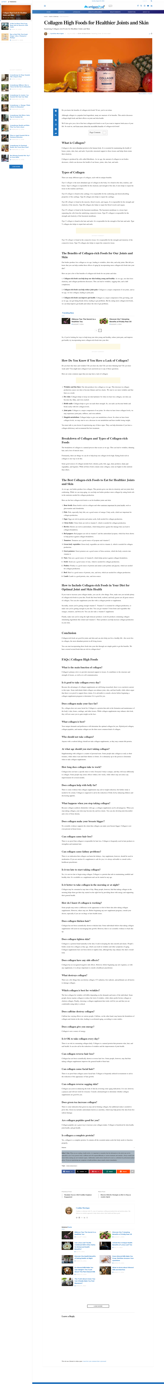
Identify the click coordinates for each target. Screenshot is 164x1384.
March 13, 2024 (81, 1274)
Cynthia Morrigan (57, 33)
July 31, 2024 (80, 1251)
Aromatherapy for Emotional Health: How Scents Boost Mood (19, 146)
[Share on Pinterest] (55, 120)
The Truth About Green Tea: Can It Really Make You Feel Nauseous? (85, 1281)
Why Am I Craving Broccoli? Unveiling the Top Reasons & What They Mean (122, 1292)
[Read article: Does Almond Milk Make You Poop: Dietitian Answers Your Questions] (105, 1259)
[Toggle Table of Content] (103, 132)
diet (63, 268)
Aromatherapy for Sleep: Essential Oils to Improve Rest (20, 76)
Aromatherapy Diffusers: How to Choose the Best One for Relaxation (20, 86)
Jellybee (145, 93)
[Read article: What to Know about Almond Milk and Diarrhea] (105, 1270)
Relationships (115, 12)
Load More (16, 166)
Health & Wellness (95, 12)
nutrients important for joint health (113, 505)
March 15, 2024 (118, 1263)
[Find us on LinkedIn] (151, 6)
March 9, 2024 (81, 1285)
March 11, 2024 (118, 1272)
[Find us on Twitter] (141, 6)
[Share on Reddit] (55, 129)
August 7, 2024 (78, 324)
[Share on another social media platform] (55, 133)
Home (49, 12)
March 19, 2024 (81, 1261)
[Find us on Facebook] (137, 6)
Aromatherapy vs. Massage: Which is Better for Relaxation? (20, 106)
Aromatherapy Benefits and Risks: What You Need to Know (20, 126)
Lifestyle (61, 12)
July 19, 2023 (71, 33)
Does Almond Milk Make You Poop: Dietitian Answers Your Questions (123, 1258)
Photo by (141, 93)
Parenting (132, 12)
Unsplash (150, 93)
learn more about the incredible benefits (89, 126)
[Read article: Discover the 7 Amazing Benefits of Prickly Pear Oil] (104, 321)
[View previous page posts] (96, 330)
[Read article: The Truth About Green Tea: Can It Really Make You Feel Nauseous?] (67, 1282)
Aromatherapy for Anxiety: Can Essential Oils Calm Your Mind (19, 96)
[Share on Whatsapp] (55, 124)
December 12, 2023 (120, 1297)
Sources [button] (64, 1147)
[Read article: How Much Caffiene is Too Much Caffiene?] (105, 1282)
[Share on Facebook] (55, 111)
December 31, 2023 (82, 1299)
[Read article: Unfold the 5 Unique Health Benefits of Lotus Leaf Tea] (105, 1246)
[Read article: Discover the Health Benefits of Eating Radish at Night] (67, 1259)
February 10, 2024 (120, 1283)
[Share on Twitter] (55, 115)
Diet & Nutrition (64, 16)
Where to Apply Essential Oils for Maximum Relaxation (19, 136)
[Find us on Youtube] (148, 6)
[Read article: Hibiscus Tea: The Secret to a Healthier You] (66, 321)
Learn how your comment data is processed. (94, 1361)
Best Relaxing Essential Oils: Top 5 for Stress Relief (20, 156)
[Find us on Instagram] (144, 6)
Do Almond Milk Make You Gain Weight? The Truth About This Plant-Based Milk (85, 1270)
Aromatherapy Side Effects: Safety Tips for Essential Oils (20, 116)
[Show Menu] (45, 6)
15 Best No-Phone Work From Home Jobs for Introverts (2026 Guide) (19, 25)
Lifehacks (76, 12)
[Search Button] (151, 1)
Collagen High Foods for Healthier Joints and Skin (15, 13)
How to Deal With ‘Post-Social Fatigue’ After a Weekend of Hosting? (19, 36)
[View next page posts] (100, 330)
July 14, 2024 (118, 1247)
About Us (146, 12)
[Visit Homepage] (95, 5)
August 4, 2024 (116, 324)
